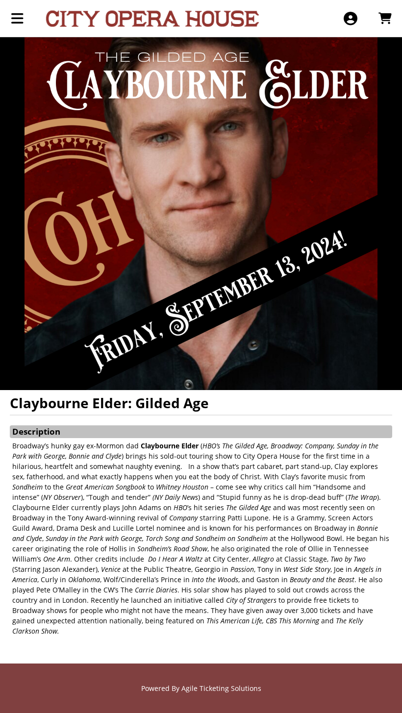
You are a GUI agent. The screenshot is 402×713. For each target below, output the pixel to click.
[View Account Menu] (350, 18)
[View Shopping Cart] (384, 18)
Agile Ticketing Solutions (221, 688)
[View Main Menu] (17, 18)
